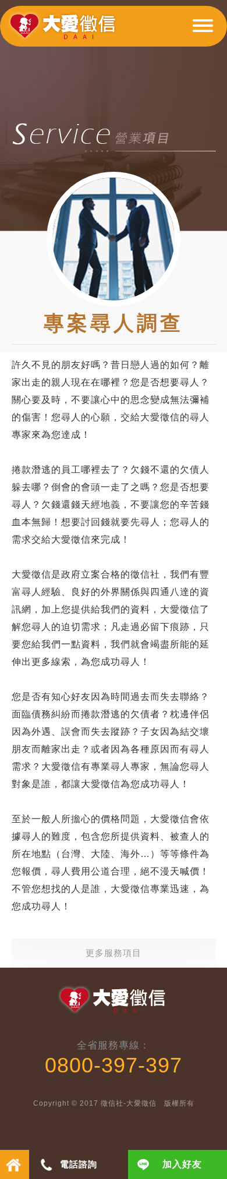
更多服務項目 (113, 953)
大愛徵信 (65, 31)
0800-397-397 (113, 1065)
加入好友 (182, 1164)
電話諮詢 (78, 1164)
